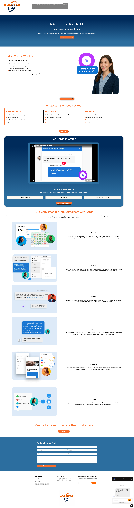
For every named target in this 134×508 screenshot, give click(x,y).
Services (59, 4)
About (38, 4)
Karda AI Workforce (46, 4)
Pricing (53, 4)
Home (34, 4)
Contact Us (65, 4)
